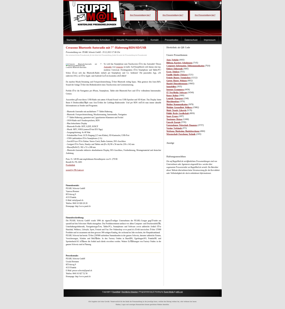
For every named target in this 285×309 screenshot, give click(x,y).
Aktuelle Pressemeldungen (130, 40)
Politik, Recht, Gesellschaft (177, 113)
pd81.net (179, 292)
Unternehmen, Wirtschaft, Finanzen (181, 125)
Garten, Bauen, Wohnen (176, 80)
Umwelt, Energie (173, 122)
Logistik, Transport (174, 98)
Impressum (210, 40)
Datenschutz (191, 40)
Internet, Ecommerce (175, 89)
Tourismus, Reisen (174, 119)
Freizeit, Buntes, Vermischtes (178, 78)
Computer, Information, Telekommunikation (185, 66)
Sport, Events (172, 116)
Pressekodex (171, 40)
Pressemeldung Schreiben (96, 40)
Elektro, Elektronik (174, 69)
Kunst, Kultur (172, 95)
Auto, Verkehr (172, 60)
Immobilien (171, 86)
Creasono (119, 67)
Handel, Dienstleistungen (177, 83)
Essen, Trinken (172, 72)
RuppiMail (116, 292)
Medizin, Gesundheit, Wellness (179, 107)
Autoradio (108, 67)
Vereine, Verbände (174, 128)
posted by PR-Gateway (75, 170)
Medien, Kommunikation (177, 104)
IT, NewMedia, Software (176, 92)
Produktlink (70, 165)
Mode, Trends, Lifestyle (176, 110)
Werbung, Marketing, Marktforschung (182, 131)
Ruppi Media (169, 292)
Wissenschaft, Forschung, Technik (180, 134)
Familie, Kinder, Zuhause (177, 75)
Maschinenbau (172, 101)
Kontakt (154, 40)
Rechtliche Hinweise (130, 292)
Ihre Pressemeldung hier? (140, 15)
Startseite (71, 40)
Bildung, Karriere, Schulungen (179, 63)
